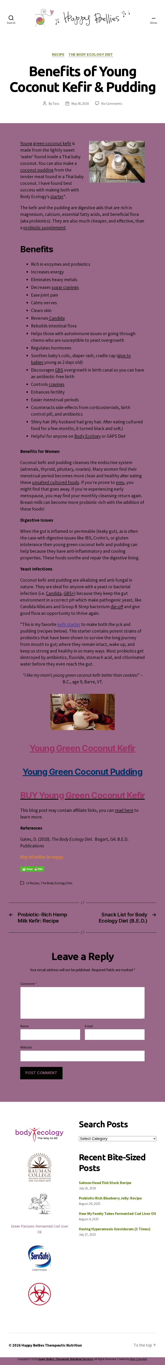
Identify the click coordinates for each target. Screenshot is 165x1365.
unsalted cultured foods (55, 482)
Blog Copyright (138, 1359)
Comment (28, 984)
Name (24, 1026)
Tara (56, 103)
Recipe (58, 55)
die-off (117, 606)
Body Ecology (87, 436)
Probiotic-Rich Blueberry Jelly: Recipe (110, 1198)
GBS (59, 370)
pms (120, 482)
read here (124, 810)
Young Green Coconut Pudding (82, 771)
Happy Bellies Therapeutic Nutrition (51, 1345)
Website (26, 1047)
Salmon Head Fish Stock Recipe (105, 1182)
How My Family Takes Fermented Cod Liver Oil (117, 1213)
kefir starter (68, 624)
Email (89, 1026)
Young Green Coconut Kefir (82, 748)
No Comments (111, 103)
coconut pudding (36, 170)
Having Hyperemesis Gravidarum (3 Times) (114, 1228)
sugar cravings (65, 287)
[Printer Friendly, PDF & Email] (32, 869)
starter (57, 196)
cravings (56, 384)
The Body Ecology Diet (91, 55)
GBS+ (69, 593)
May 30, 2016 (80, 103)
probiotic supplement (44, 227)
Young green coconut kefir (45, 143)
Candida (56, 318)
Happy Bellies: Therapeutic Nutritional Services (65, 1359)
